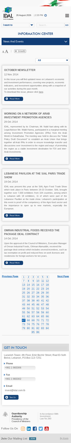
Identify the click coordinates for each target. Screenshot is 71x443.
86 (37, 332)
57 (33, 312)
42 (47, 300)
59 (42, 312)
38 (28, 300)
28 (37, 292)
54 (47, 308)
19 (23, 288)
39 (33, 300)
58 (37, 312)
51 (33, 308)
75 (33, 324)
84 (47, 328)
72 (47, 320)
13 (23, 285)
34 (37, 296)
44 (28, 304)
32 (28, 296)
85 (33, 332)
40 (37, 300)
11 (42, 281)
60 (47, 312)
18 (47, 285)
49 (23, 308)
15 (33, 285)
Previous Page (10, 276)
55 (23, 312)
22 (37, 288)
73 (23, 324)
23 (42, 288)
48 (47, 304)
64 (37, 316)
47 (42, 304)
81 (33, 328)
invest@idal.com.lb (15, 390)
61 (23, 316)
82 (37, 328)
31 (23, 296)
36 (47, 296)
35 (42, 296)
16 (37, 285)
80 (28, 328)
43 (23, 304)
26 (28, 292)
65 (42, 316)
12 (47, 281)
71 (42, 320)
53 (42, 308)
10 (37, 281)
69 (33, 320)
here (41, 92)
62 (28, 316)
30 (47, 292)
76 (37, 324)
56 (28, 312)
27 (33, 292)
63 (33, 316)
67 (23, 320)
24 (47, 288)
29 (42, 292)
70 (37, 320)
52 (37, 308)
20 (28, 288)
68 (28, 320)
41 (42, 300)
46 (37, 304)
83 (42, 328)
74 (28, 324)
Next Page (63, 276)
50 (28, 308)
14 (28, 285)
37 (23, 300)
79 (23, 328)
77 (42, 324)
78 (47, 324)
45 (33, 304)
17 (42, 285)
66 (47, 316)
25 (23, 292)
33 (33, 296)
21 (33, 288)
